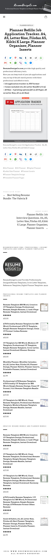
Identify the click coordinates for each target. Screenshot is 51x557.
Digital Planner (34, 168)
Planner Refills (26, 25)
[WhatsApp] (41, 58)
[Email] (30, 58)
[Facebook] (5, 58)
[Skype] (25, 63)
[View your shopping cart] (46, 17)
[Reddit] (36, 58)
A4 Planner (9, 168)
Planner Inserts (28, 171)
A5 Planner (21, 168)
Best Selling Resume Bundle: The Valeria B (25, 196)
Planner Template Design (14, 174)
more (46, 285)
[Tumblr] (25, 58)
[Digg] (20, 58)
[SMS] (15, 63)
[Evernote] (10, 63)
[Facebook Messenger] (30, 63)
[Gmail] (5, 63)
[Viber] (20, 63)
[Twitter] (10, 58)
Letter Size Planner (12, 171)
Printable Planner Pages (14, 178)
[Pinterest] (15, 58)
